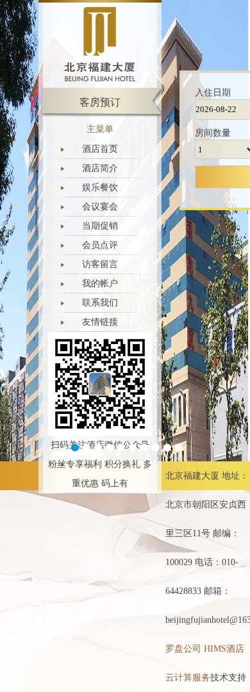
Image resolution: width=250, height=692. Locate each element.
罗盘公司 (183, 649)
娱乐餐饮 (100, 187)
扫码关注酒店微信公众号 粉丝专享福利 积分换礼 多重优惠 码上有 (100, 464)
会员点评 (100, 245)
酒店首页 (100, 149)
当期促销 (100, 226)
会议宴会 (100, 206)
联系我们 (100, 303)
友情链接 (100, 322)
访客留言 (100, 264)
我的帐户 (100, 283)
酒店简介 (100, 168)
